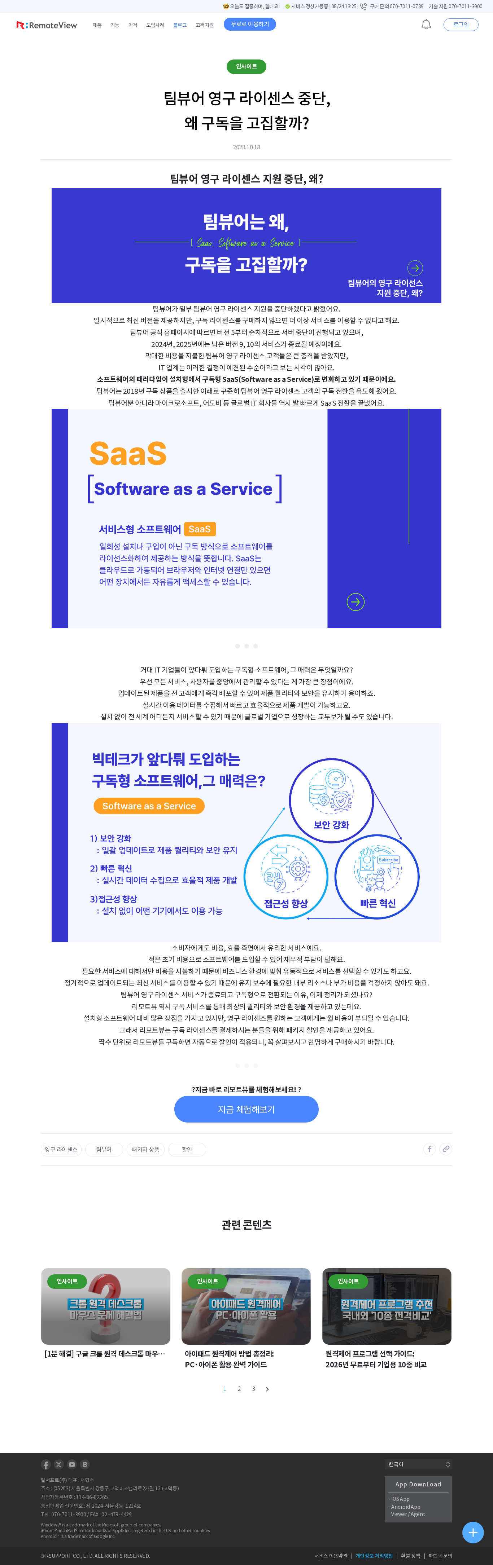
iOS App (400, 1499)
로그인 (461, 24)
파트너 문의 (440, 1556)
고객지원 (205, 25)
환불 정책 (410, 1556)
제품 (96, 25)
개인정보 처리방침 (374, 1556)
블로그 (180, 25)
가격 (133, 25)
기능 (114, 25)
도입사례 (155, 25)
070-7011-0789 (407, 6)
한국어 (396, 1464)
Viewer (399, 1514)
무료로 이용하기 (250, 24)
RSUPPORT (58, 1556)
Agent (418, 1514)
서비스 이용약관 (331, 1556)
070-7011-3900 (466, 6)
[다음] (268, 1389)
